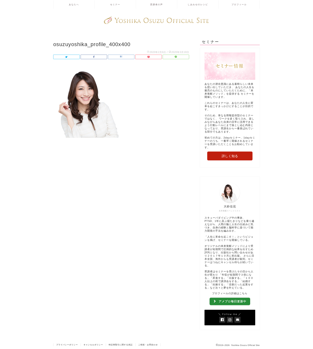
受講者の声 (156, 4)
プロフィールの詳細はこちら (229, 293)
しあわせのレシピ (198, 4)
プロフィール (239, 4)
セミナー (115, 4)
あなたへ (74, 4)
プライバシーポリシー (67, 345)
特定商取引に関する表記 (121, 345)
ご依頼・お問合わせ (148, 345)
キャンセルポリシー (93, 345)
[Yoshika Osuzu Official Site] (156, 24)
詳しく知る (230, 156)
